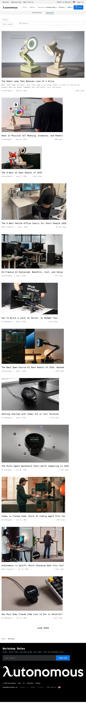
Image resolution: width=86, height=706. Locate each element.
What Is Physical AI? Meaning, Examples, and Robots (32, 135)
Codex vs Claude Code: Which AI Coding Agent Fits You (33, 516)
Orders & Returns (64, 2)
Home (3, 639)
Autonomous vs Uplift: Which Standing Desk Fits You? (33, 565)
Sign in (80, 2)
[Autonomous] (10, 7)
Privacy (40, 687)
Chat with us (51, 687)
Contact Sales (65, 7)
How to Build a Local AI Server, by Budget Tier (30, 318)
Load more (43, 628)
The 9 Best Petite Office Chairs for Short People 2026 (34, 223)
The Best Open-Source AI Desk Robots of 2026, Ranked (33, 367)
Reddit (33, 687)
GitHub (22, 687)
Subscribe (63, 658)
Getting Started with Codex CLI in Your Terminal (30, 414)
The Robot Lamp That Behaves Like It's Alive (28, 81)
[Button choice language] (74, 2)
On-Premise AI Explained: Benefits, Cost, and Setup (32, 272)
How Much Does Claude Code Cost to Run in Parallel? (32, 614)
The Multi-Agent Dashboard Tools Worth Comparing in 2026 (35, 466)
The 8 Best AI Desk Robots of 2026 (22, 172)
